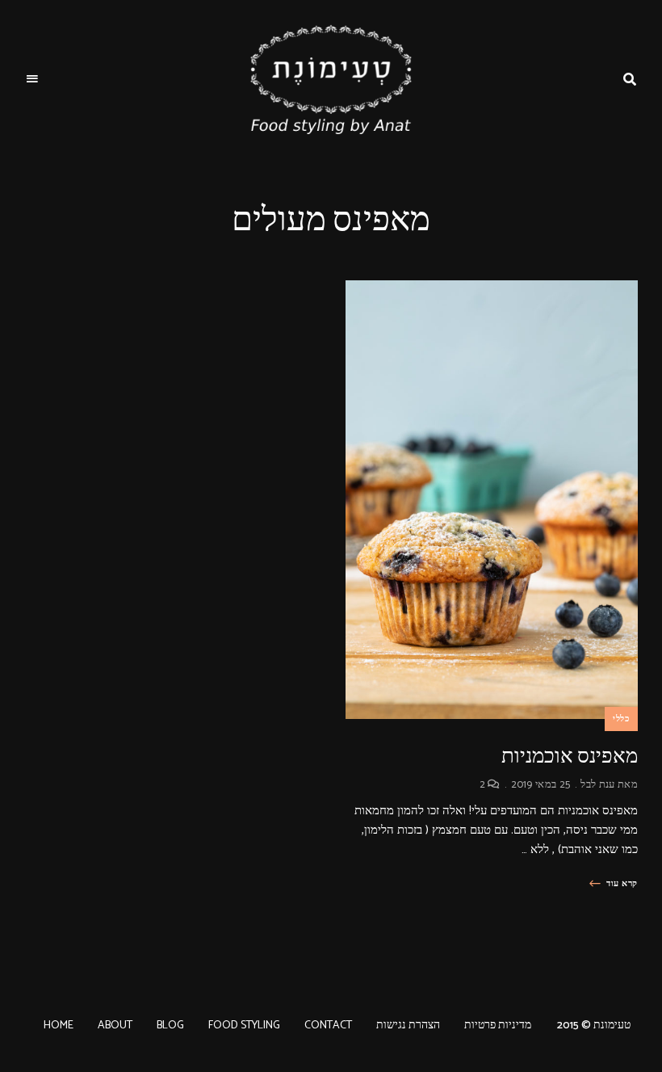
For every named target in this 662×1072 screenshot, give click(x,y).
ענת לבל (597, 784)
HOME (58, 1025)
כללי (621, 719)
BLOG (170, 1025)
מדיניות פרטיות (497, 1025)
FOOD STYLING (244, 1025)
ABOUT (115, 1025)
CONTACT (328, 1025)
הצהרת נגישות (408, 1025)
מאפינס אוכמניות (569, 755)
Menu (32, 79)
